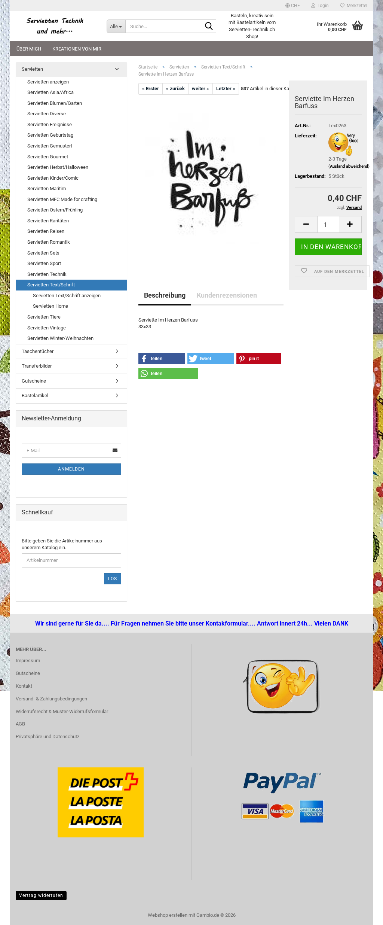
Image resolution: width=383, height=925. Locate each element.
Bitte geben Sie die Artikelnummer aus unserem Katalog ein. (62, 544)
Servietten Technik (47, 274)
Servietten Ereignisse (49, 124)
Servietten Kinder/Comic (53, 178)
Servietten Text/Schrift (51, 284)
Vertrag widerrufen (41, 895)
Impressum (28, 660)
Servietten (32, 69)
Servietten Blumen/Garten (54, 103)
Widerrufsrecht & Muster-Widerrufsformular (62, 711)
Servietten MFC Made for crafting (62, 199)
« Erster (150, 88)
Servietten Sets (43, 253)
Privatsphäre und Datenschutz (47, 736)
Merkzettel (355, 5)
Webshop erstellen (167, 915)
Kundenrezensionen (227, 295)
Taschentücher (37, 351)
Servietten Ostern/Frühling (55, 210)
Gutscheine (34, 381)
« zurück (175, 88)
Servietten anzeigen (48, 82)
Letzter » (225, 88)
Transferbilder (37, 366)
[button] (293, 5)
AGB (20, 724)
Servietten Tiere (44, 317)
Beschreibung (165, 295)
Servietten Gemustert (49, 146)
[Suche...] (209, 26)
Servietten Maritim (46, 188)
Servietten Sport (44, 263)
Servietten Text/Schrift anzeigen (67, 295)
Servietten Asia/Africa (50, 92)
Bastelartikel (35, 395)
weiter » (200, 88)
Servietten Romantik (48, 242)
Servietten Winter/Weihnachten (60, 338)
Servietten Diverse (46, 113)
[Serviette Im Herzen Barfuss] (210, 178)
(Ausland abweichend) (349, 166)
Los (112, 578)
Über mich (28, 49)
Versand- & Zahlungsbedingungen (51, 699)
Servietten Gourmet (47, 156)
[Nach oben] (20, 914)
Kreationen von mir (76, 49)
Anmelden (71, 469)
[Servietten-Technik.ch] (55, 26)
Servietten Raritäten (48, 220)
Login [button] (322, 5)
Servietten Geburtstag (50, 135)
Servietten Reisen (45, 231)
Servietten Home (50, 306)
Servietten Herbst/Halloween (57, 167)
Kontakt (24, 686)
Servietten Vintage (46, 328)
